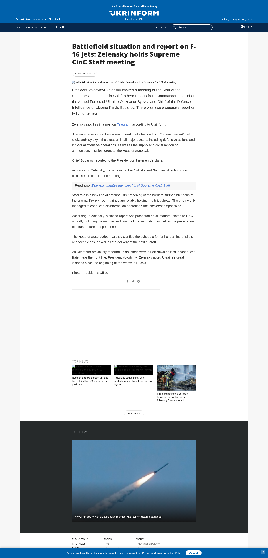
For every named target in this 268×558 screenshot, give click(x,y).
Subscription (23, 19)
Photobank (55, 19)
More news (134, 413)
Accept (193, 552)
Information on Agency (148, 544)
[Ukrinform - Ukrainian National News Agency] (133, 13)
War (18, 27)
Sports (45, 27)
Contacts (161, 27)
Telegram (123, 124)
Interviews (79, 544)
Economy (31, 27)
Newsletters (39, 19)
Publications (80, 539)
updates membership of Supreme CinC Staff (131, 185)
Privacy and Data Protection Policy (162, 552)
